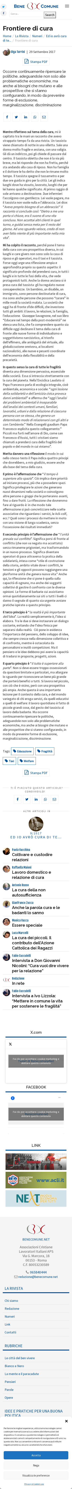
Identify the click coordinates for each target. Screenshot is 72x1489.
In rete (18, 983)
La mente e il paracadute (22, 1374)
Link (7, 1324)
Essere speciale (27, 925)
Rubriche (14, 1345)
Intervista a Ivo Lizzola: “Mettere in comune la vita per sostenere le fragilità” (37, 1000)
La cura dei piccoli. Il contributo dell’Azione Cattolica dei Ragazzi (33, 942)
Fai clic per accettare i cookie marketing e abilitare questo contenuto (36, 1061)
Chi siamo (11, 1300)
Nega (36, 1465)
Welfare (29, 761)
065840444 (38, 1272)
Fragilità (46, 751)
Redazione (18, 978)
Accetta (36, 1455)
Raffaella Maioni (21, 867)
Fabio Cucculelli (21, 956)
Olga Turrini (17, 52)
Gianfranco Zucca (22, 903)
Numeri (10, 1316)
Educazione (24, 751)
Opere (9, 1397)
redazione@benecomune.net (38, 1277)
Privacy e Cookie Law (34, 1484)
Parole (9, 1389)
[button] (66, 1421)
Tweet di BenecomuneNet (36, 1061)
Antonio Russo (20, 885)
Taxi (11, 761)
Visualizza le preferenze (36, 1475)
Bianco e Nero (14, 1366)
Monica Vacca (20, 920)
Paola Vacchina (21, 850)
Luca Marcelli (20, 933)
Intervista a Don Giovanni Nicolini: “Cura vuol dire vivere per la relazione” (40, 965)
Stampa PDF (38, 62)
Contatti (10, 1332)
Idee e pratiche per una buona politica (34, 1413)
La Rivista (14, 1288)
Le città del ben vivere (20, 1358)
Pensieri (10, 1382)
